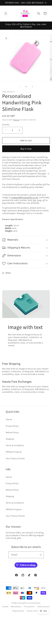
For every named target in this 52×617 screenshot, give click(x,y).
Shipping (16, 120)
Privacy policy (29, 607)
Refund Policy (12, 432)
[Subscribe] (40, 554)
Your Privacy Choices (15, 458)
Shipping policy (18, 611)
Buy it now (26, 148)
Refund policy (16, 607)
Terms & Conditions (15, 445)
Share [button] (8, 273)
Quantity (5, 124)
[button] (6, 13)
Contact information (34, 611)
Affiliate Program (14, 452)
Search (9, 419)
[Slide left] (19, 86)
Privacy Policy (12, 426)
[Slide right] (32, 86)
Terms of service (43, 607)
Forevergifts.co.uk (24, 603)
